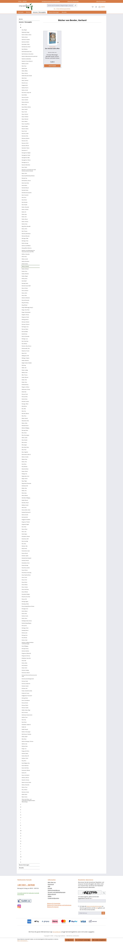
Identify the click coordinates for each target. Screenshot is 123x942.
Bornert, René (24, 529)
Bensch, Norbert (25, 290)
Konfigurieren (69, 940)
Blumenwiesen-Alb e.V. (26, 454)
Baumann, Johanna (25, 138)
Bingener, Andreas (25, 387)
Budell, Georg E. (25, 729)
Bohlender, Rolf (25, 485)
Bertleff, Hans (24, 334)
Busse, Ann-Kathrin (25, 775)
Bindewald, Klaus (25, 384)
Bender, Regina (25, 276)
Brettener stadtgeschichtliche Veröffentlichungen (27, 643)
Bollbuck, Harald (25, 505)
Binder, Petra (24, 382)
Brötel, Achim (24, 667)
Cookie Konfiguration (53, 898)
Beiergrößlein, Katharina (26, 248)
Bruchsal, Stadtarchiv (26, 683)
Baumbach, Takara (25, 148)
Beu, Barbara (24, 343)
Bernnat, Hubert (25, 329)
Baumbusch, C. (25, 150)
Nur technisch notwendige (83, 940)
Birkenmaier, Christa (26, 389)
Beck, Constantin (25, 195)
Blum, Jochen (24, 442)
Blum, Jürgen (24, 444)
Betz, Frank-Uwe (25, 341)
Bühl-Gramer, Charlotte (26, 734)
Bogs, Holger (24, 481)
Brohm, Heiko (24, 663)
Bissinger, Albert (25, 403)
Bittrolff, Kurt (24, 406)
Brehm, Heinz (24, 618)
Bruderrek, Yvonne (25, 693)
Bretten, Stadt (24, 640)
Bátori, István (24, 104)
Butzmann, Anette (25, 792)
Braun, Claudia (25, 587)
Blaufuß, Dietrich (25, 425)
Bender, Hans (24, 271)
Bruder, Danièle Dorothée (27, 690)
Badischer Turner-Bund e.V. (27, 61)
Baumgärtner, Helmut (26, 160)
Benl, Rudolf (24, 281)
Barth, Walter (24, 95)
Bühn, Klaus (24, 739)
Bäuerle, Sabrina (25, 128)
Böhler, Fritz (24, 490)
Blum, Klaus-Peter (25, 447)
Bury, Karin (24, 760)
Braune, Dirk (24, 599)
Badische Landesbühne (26, 58)
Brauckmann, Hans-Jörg (26, 572)
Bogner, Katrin (24, 478)
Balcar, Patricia (25, 73)
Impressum (51, 884)
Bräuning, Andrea (25, 604)
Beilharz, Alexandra (26, 254)
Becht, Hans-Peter (25, 183)
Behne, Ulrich (24, 228)
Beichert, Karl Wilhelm (26, 245)
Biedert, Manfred (25, 360)
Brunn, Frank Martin (26, 700)
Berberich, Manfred (26, 297)
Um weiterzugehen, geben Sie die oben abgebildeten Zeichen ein (88, 897)
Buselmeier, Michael (26, 770)
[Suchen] (75, 5)
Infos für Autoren (101, 1)
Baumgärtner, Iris (25, 162)
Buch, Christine (25, 712)
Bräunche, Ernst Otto (26, 596)
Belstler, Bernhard (25, 261)
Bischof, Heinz (24, 399)
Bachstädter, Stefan (26, 44)
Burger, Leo (24, 748)
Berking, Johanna (25, 319)
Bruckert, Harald (25, 686)
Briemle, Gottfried (25, 651)
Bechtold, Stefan (25, 190)
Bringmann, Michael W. (26, 653)
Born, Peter (24, 526)
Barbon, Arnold (25, 90)
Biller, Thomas (24, 375)
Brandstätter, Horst (25, 563)
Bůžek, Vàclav (24, 794)
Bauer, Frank (24, 111)
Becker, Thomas (25, 221)
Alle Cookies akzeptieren (99, 940)
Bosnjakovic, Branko (26, 536)
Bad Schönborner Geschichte (27, 54)
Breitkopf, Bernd (25, 630)
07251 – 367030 (22, 1)
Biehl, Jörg (24, 365)
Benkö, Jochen (24, 278)
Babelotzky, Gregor (25, 32)
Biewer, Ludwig (25, 370)
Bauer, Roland (24, 121)
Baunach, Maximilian (26, 164)
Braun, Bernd (24, 582)
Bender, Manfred (25, 273)
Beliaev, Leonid (25, 259)
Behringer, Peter (25, 240)
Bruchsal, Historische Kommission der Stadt (29, 675)
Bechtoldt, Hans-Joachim (26, 192)
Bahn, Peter (24, 66)
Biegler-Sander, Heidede (27, 363)
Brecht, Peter (24, 613)
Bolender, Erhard (25, 502)
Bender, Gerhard (25, 266)
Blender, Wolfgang (25, 428)
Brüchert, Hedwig (25, 670)
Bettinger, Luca (25, 338)
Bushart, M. (24, 772)
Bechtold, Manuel (25, 187)
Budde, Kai (24, 727)
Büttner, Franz (24, 787)
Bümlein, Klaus (25, 746)
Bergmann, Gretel (25, 317)
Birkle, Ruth (24, 391)
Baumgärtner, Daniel (26, 155)
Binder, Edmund (25, 377)
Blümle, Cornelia (25, 456)
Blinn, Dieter (24, 432)
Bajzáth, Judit (24, 68)
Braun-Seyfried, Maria (26, 575)
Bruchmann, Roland (26, 672)
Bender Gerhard (52, 46)
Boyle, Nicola (24, 548)
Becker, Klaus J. (25, 219)
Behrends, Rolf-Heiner (26, 233)
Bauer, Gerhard (25, 114)
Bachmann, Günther (26, 39)
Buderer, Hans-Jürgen (26, 731)
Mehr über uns (52, 882)
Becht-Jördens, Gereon (26, 180)
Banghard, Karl (25, 85)
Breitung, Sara (24, 635)
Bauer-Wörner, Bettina (26, 107)
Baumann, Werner (25, 145)
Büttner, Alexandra (25, 784)
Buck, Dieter (24, 722)
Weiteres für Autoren (53, 907)
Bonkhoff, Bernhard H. (26, 512)
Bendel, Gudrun (25, 263)
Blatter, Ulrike (24, 423)
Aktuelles (21, 868)
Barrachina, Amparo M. (26, 92)
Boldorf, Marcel (25, 500)
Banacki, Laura (25, 83)
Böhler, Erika (24, 488)
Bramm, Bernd (25, 553)
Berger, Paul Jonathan (26, 312)
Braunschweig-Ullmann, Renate (28, 606)
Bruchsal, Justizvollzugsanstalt (28, 678)
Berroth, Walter (25, 331)
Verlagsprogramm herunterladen (50, 1)
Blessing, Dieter (25, 430)
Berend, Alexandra (25, 300)
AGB (49, 886)
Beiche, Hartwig (25, 243)
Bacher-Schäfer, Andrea (26, 34)
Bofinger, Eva (24, 473)
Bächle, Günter (25, 37)
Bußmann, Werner (25, 777)
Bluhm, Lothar (24, 437)
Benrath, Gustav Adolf (26, 285)
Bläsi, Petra (24, 416)
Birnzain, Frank (25, 394)
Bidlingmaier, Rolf (25, 355)
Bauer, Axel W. (25, 109)
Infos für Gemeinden (73, 1)
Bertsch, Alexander (25, 336)
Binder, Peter (24, 379)
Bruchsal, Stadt (25, 681)
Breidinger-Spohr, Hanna (27, 620)
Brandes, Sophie (25, 555)
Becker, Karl (24, 216)
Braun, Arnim (24, 579)
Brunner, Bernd (25, 702)
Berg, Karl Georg (25, 302)
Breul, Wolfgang (25, 646)
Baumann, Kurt (25, 140)
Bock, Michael (24, 466)
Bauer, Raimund (25, 119)
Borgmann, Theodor (26, 522)
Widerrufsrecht (52, 894)
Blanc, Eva (24, 411)
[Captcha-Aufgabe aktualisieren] (104, 892)
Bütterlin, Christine (25, 780)
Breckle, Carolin (25, 616)
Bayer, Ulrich (24, 173)
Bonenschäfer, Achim (26, 510)
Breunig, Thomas (25, 648)
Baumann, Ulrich (25, 143)
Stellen (49, 896)
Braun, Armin (24, 577)
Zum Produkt (52, 65)
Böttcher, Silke (24, 546)
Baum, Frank (24, 131)
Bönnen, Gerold (25, 514)
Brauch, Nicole (25, 570)
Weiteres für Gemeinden (53, 903)
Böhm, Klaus (24, 493)
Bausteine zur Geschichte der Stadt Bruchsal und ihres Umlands (29, 170)
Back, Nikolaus (25, 49)
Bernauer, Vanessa (25, 324)
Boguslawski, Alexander (26, 483)
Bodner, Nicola (25, 471)
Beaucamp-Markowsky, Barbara (28, 175)
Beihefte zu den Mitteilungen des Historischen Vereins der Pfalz (28, 251)
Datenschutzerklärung (54, 890)
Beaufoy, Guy (24, 178)
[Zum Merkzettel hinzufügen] (58, 42)
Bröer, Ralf (24, 660)
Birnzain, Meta (25, 396)
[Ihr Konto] (96, 6)
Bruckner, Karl (24, 688)
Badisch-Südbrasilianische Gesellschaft (29, 56)
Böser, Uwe (24, 531)
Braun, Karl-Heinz (25, 589)
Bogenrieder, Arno (25, 476)
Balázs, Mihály (24, 70)
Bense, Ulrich (24, 293)
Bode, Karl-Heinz (25, 469)
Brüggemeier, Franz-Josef (27, 695)
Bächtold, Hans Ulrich (26, 46)
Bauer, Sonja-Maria (25, 123)
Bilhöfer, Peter (24, 372)
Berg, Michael (24, 305)
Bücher (21, 19)
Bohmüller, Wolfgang (26, 497)
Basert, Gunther (25, 99)
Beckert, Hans (24, 224)
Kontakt (50, 888)
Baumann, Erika (25, 136)
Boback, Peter (24, 459)
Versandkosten (57, 932)
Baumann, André (25, 133)
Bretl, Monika (24, 637)
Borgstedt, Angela (25, 524)
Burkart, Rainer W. (25, 755)
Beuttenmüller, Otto (26, 348)
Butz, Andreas (24, 789)
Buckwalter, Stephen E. (26, 724)
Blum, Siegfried (25, 452)
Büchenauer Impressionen (27, 715)
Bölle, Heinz (24, 507)
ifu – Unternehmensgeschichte (62, 9)
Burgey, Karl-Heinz (25, 751)
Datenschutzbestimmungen (94, 906)
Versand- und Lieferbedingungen (56, 892)
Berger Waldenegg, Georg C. (27, 307)
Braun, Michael (25, 591)
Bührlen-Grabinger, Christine (27, 741)
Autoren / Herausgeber (25, 22)
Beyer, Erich (24, 353)
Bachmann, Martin (25, 42)
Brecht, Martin (24, 611)
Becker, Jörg (24, 214)
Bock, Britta (24, 464)
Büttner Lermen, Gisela (26, 782)
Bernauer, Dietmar (25, 322)
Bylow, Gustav (24, 796)
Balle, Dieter (24, 78)
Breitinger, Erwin (25, 628)
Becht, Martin (24, 185)
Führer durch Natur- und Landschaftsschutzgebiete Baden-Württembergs (28, 800)
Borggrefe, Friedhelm (26, 519)
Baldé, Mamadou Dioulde (27, 75)
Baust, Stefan (24, 167)
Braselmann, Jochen (26, 567)
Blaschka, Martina (25, 413)
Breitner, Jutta (24, 632)
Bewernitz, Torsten (25, 350)
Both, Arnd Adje (25, 541)
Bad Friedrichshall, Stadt (26, 51)
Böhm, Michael (25, 495)
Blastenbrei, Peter (25, 420)
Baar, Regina (24, 29)
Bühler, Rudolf (24, 736)
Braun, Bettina (24, 584)
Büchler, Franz (24, 717)
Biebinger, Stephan (25, 358)
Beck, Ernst (24, 197)
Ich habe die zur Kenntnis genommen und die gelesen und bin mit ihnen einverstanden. (92, 907)
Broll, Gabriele (24, 665)
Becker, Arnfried (25, 209)
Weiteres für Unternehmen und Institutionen (59, 905)
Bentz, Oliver (24, 295)
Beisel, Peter (24, 256)
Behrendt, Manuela (25, 236)
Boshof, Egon (24, 534)
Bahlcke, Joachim (25, 63)
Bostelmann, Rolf (25, 538)
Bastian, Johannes (25, 102)
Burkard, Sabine (25, 753)
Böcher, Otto (24, 461)
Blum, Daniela (24, 440)
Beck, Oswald (24, 204)
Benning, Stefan (25, 283)
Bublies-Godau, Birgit (26, 710)
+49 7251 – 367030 (26, 885)
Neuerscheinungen (24, 865)
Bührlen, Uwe (24, 743)
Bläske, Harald (25, 418)
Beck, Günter (24, 199)
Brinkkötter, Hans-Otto (26, 658)
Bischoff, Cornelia (25, 401)
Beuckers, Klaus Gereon (26, 346)
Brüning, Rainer (25, 698)
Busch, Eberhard (25, 765)
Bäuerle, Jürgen (25, 126)
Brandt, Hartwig (25, 565)
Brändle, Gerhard (25, 560)
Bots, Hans (24, 543)
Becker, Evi (24, 212)
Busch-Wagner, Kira (26, 763)
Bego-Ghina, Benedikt (26, 226)
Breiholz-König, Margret (26, 623)
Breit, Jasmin (24, 625)
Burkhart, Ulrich (25, 758)
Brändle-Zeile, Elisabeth (26, 558)
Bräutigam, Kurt (25, 608)
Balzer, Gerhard (25, 80)
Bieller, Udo (24, 367)
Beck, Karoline (24, 202)
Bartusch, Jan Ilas (25, 97)
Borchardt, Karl (25, 517)
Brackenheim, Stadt (26, 550)
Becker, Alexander (25, 207)
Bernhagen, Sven (25, 326)
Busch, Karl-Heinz (25, 768)
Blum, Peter (24, 449)
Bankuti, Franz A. (25, 87)
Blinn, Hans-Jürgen (25, 435)
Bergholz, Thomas (25, 314)
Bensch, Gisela (25, 288)
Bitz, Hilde (24, 408)
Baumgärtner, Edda (26, 157)
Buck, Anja (24, 719)
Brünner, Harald (25, 707)
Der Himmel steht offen (52, 48)
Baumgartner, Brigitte (26, 152)
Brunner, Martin (25, 705)
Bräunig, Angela (25, 601)
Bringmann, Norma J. (26, 655)
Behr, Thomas (24, 231)
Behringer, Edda (25, 238)
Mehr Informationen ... (22, 940)
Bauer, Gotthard (25, 116)
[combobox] (60, 5)
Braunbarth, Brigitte (26, 594)
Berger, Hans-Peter (25, 309)
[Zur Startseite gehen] (25, 7)
